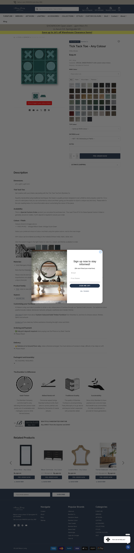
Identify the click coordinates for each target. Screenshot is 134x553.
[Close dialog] (100, 252)
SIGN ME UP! (84, 285)
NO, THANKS (84, 291)
